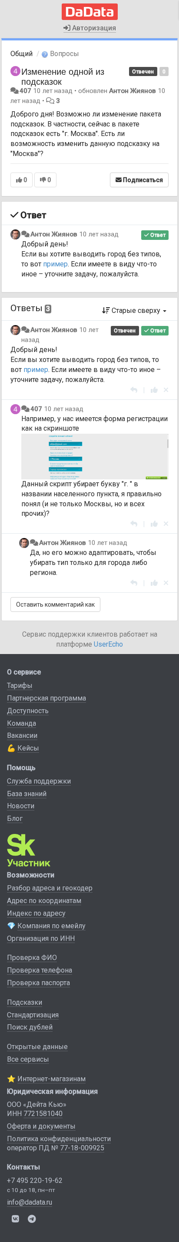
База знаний (26, 794)
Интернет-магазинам (51, 1079)
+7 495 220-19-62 (35, 1180)
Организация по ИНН (41, 938)
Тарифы (20, 685)
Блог (15, 818)
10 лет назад (99, 234)
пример (55, 264)
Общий (21, 54)
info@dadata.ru (29, 1202)
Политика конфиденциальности (59, 1139)
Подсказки (24, 1002)
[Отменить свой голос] (166, 390)
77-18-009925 (82, 1148)
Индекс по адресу (36, 913)
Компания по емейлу (51, 926)
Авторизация (93, 28)
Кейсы (28, 748)
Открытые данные (37, 1047)
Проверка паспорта (38, 983)
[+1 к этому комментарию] (154, 390)
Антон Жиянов (132, 91)
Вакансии (22, 735)
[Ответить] (133, 390)
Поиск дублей (30, 1027)
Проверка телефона (39, 970)
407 (25, 91)
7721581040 (43, 1113)
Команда (21, 723)
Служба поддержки (39, 781)
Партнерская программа (46, 698)
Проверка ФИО (32, 957)
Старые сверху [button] (136, 310)
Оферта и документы (41, 1126)
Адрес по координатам (44, 901)
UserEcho (108, 644)
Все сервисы (28, 1059)
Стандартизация (33, 1015)
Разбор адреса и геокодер (50, 888)
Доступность (28, 711)
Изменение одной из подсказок (62, 76)
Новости (20, 806)
